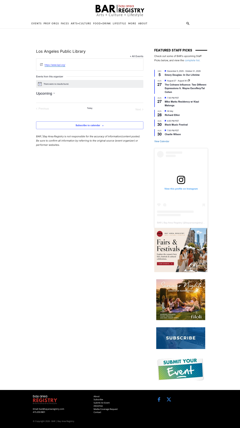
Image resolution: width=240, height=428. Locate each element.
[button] (187, 24)
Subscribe (98, 399)
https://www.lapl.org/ (55, 64)
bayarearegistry (194, 222)
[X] (169, 399)
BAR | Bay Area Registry (169, 222)
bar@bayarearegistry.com (51, 408)
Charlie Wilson (173, 134)
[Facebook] (159, 399)
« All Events (136, 56)
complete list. (192, 60)
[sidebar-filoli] (180, 299)
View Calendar (161, 141)
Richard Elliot (172, 115)
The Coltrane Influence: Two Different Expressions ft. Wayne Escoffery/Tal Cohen (185, 88)
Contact (97, 412)
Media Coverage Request (106, 409)
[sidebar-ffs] (180, 250)
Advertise (98, 405)
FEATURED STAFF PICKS (173, 50)
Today (89, 108)
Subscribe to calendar (88, 125)
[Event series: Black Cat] (189, 80)
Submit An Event (102, 402)
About (97, 396)
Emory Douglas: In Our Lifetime (182, 74)
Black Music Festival (176, 124)
